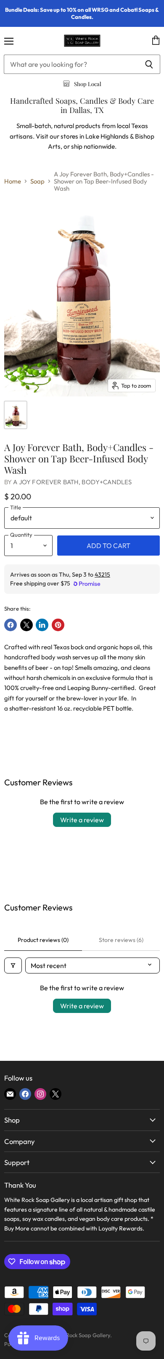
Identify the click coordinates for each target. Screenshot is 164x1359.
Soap (37, 181)
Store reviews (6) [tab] (121, 940)
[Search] (149, 64)
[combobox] (71, 64)
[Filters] (13, 965)
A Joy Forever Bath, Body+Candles (72, 482)
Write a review (82, 820)
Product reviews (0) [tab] (43, 940)
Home (12, 181)
